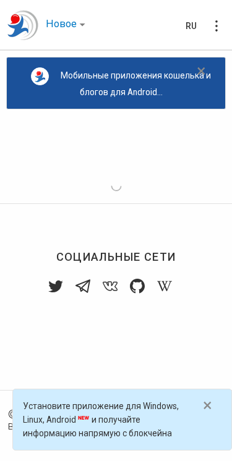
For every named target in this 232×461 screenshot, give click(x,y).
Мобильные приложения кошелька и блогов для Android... (136, 83)
